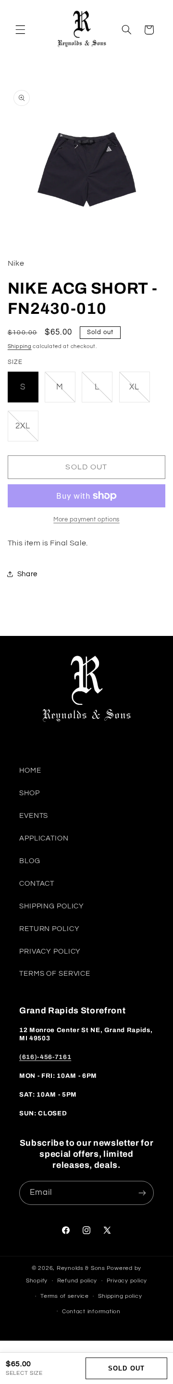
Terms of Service (54, 973)
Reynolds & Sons (81, 1268)
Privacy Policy (50, 951)
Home (30, 770)
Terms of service (64, 1296)
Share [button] (27, 574)
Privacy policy (127, 1280)
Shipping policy (120, 1296)
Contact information (91, 1311)
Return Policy (49, 928)
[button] (20, 30)
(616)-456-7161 (45, 1057)
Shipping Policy (51, 906)
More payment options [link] (86, 520)
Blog (29, 861)
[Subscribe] (142, 1192)
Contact (36, 883)
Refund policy (77, 1280)
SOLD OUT (126, 1368)
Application (44, 838)
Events (33, 815)
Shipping (20, 346)
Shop (29, 793)
